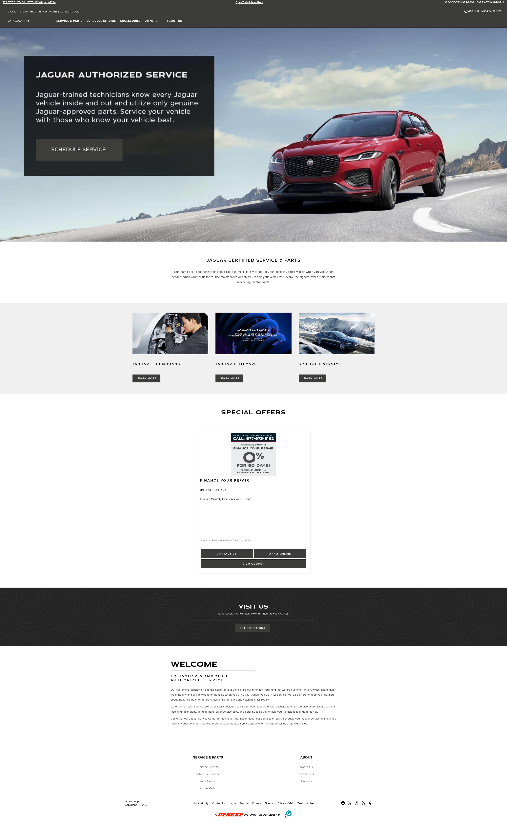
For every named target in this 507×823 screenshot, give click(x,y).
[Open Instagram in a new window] (356, 803)
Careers (306, 781)
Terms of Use (305, 803)
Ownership (154, 21)
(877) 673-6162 (298, 723)
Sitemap (269, 803)
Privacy (256, 803)
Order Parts (208, 788)
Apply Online (280, 553)
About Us (174, 21)
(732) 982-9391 (464, 2)
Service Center (208, 767)
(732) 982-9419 (494, 2)
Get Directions (252, 628)
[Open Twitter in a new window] (350, 803)
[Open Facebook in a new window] (343, 803)
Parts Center (207, 781)
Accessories (130, 21)
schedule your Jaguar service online (305, 718)
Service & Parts (69, 21)
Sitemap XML (286, 803)
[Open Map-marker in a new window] (370, 803)
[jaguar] (18, 20)
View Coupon (254, 565)
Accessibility (200, 803)
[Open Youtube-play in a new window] (363, 803)
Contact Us (227, 553)
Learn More (146, 378)
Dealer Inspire (133, 801)
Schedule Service (101, 21)
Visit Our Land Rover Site (484, 11)
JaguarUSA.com (239, 803)
